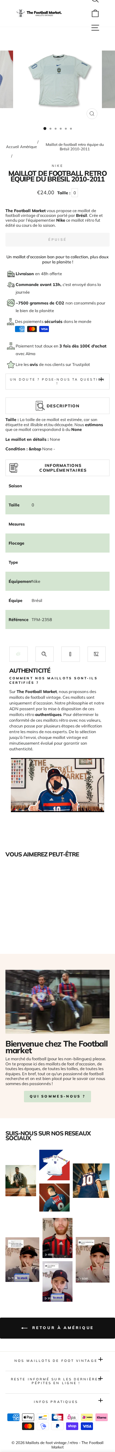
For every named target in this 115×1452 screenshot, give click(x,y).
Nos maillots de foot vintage (55, 1361)
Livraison (25, 273)
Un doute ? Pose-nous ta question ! (57, 381)
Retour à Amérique (62, 1327)
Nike (57, 166)
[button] (18, 654)
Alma (30, 353)
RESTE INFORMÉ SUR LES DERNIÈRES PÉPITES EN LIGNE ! (56, 1381)
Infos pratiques (56, 1402)
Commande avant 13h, (39, 284)
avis (34, 364)
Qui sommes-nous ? (57, 1096)
